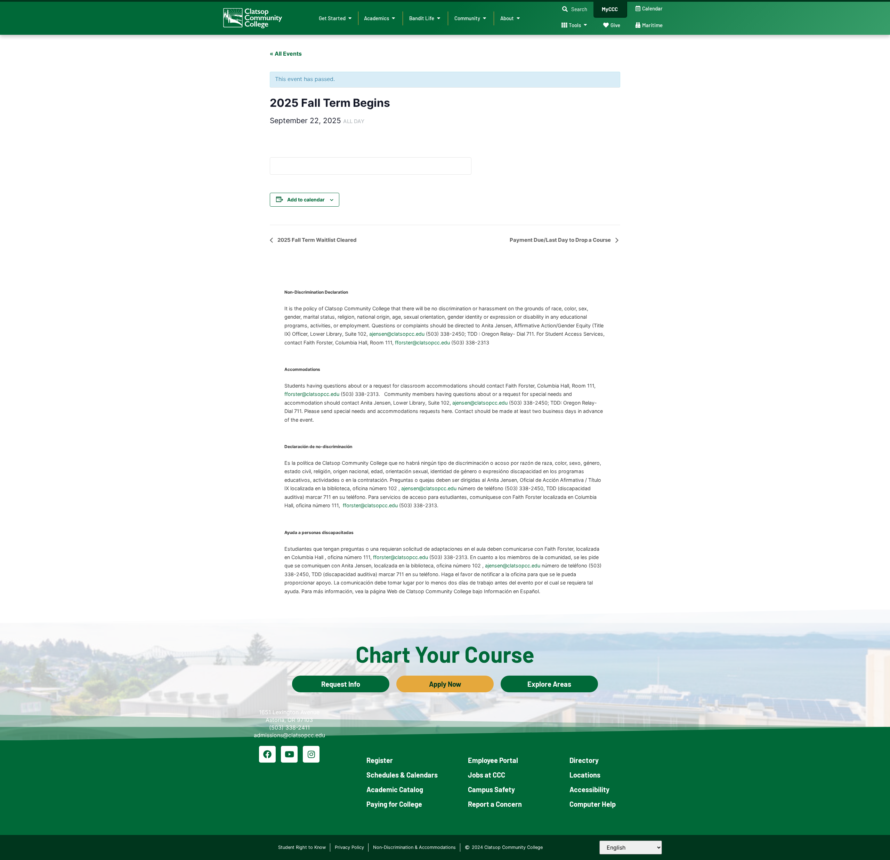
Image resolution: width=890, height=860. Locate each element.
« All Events (286, 53)
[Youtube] (289, 754)
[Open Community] (484, 18)
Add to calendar (306, 199)
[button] (575, 9)
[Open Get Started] (350, 18)
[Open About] (518, 18)
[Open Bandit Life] (438, 18)
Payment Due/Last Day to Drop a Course (561, 240)
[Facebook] (267, 754)
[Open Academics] (393, 18)
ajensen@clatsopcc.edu (396, 334)
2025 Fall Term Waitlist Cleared (316, 240)
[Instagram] (311, 754)
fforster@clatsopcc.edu (422, 342)
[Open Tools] (585, 25)
